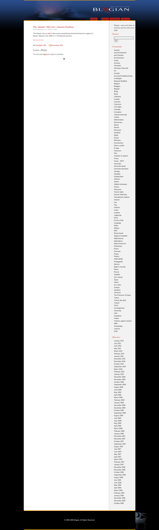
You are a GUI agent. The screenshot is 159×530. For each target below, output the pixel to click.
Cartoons (117, 102)
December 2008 (119, 405)
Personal (117, 251)
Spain (116, 280)
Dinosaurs (117, 130)
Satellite (117, 274)
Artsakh (117, 73)
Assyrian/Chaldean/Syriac (123, 76)
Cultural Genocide (120, 115)
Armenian (117, 65)
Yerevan (117, 329)
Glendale (117, 174)
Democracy (118, 122)
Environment (118, 143)
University (117, 311)
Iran (115, 202)
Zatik (116, 331)
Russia (116, 272)
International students (122, 197)
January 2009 (119, 403)
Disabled (117, 133)
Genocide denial (120, 166)
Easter (116, 138)
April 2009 (117, 395)
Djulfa (126, 19)
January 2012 (119, 341)
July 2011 (117, 343)
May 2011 (117, 348)
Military (116, 228)
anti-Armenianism (120, 53)
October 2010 (119, 364)
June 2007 (117, 452)
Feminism (117, 151)
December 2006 (119, 467)
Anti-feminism (119, 58)
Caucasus (117, 104)
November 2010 (119, 361)
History (116, 187)
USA (115, 313)
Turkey (116, 298)
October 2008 (119, 410)
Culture (116, 117)
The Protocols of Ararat (122, 295)
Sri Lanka (117, 285)
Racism (116, 264)
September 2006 (120, 475)
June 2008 (117, 421)
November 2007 (119, 439)
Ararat (116, 60)
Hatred (116, 182)
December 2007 (119, 436)
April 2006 (117, 488)
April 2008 (117, 426)
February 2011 (119, 354)
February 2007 (119, 462)
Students (117, 290)
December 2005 (119, 498)
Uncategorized (38, 40)
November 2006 (119, 470)
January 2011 (119, 356)
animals (117, 50)
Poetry (116, 254)
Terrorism (117, 292)
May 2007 (117, 454)
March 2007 (118, 459)
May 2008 (117, 423)
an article (48, 33)
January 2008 (119, 434)
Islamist (117, 207)
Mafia (116, 225)
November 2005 (119, 501)
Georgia (117, 171)
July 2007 (117, 449)
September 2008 (120, 413)
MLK (115, 231)
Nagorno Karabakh (120, 236)
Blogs (116, 91)
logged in (46, 54)
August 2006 (118, 477)
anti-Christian (118, 55)
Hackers (117, 179)
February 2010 (119, 372)
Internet (116, 200)
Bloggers (117, 86)
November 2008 (119, 408)
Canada (116, 99)
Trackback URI (40, 45)
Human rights (119, 192)
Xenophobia (118, 326)
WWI (116, 323)
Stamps (117, 287)
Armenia (117, 63)
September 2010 (120, 367)
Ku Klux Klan (118, 220)
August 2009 (118, 387)
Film (115, 153)
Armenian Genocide (121, 68)
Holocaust (117, 189)
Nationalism (118, 241)
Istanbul (117, 213)
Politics (116, 256)
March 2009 (118, 397)
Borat (116, 94)
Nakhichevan (118, 238)
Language (117, 223)
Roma (116, 269)
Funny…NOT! (119, 161)
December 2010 (119, 359)
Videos (116, 318)
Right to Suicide (119, 267)
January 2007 (119, 465)
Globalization (118, 176)
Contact (115, 19)
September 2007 (120, 444)
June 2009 (117, 390)
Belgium (117, 84)
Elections (117, 140)
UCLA (116, 305)
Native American (120, 243)
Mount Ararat (118, 233)
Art (115, 71)
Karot (116, 218)
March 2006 (118, 490)
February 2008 (119, 431)
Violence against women (123, 321)
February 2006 (119, 493)
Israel (116, 210)
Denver (116, 127)
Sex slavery (118, 277)
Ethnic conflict (119, 145)
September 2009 (120, 384)
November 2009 (119, 379)
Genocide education (121, 169)
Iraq (115, 205)
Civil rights (118, 107)
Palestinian (118, 246)
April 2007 (117, 457)
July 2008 (117, 418)
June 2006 (117, 483)
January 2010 (119, 374)
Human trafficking (120, 194)
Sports (116, 282)
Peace (116, 249)
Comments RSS (57, 45)
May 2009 (117, 392)
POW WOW (118, 259)
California (117, 96)
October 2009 (119, 382)
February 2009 (119, 400)
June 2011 (117, 346)
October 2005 (119, 503)
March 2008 (118, 428)
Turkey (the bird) (120, 300)
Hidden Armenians (120, 184)
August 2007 (118, 447)
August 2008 (118, 416)
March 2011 (118, 351)
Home (93, 19)
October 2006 (119, 472)
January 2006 (119, 496)
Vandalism (117, 316)
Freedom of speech (121, 156)
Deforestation (119, 120)
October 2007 (119, 441)
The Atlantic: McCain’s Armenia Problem (53, 26)
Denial (116, 125)
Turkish (116, 303)
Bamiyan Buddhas (120, 81)
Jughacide (117, 215)
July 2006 (117, 480)
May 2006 (117, 485)
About (104, 19)
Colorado (117, 109)
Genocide (117, 164)
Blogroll (116, 89)
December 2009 (119, 377)
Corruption (117, 112)
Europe (116, 148)
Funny (116, 158)
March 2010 (118, 369)
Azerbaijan (118, 78)
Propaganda (118, 262)
